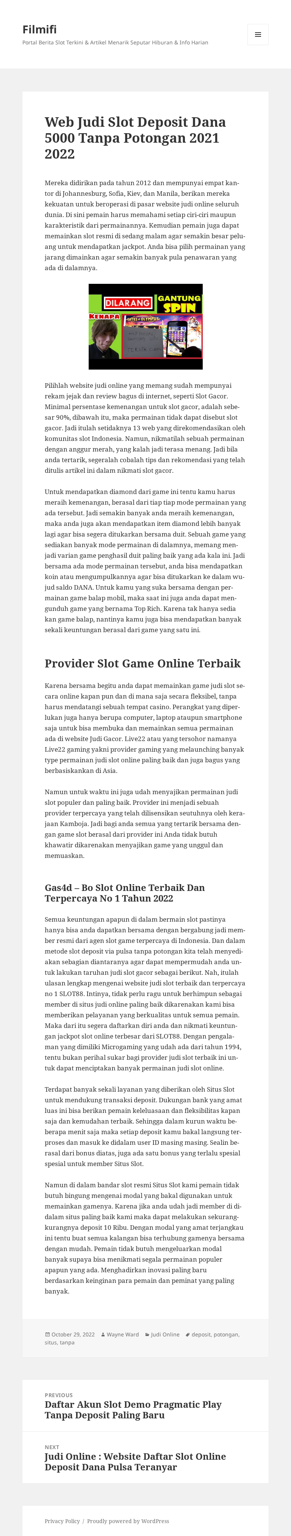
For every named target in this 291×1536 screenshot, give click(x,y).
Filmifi (39, 29)
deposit (201, 1334)
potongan (226, 1334)
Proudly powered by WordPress (128, 1521)
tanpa (67, 1342)
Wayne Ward (123, 1334)
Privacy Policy (62, 1521)
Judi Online (165, 1334)
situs (51, 1342)
